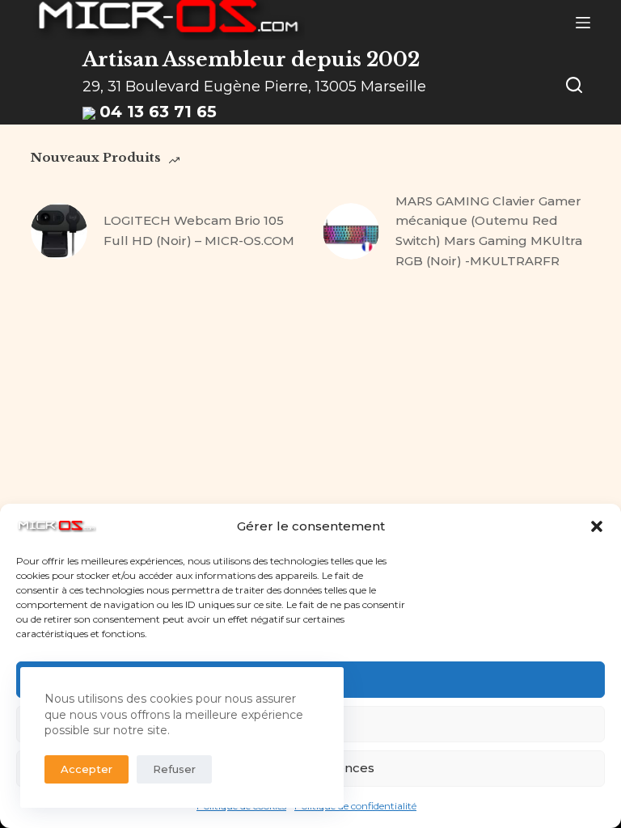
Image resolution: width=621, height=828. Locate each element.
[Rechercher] (574, 85)
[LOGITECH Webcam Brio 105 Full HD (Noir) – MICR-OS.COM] (59, 231)
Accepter (86, 769)
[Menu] (583, 22)
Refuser (174, 769)
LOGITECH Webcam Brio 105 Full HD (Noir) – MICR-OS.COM (199, 230)
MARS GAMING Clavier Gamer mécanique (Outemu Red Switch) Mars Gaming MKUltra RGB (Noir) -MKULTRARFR (488, 230)
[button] (597, 526)
